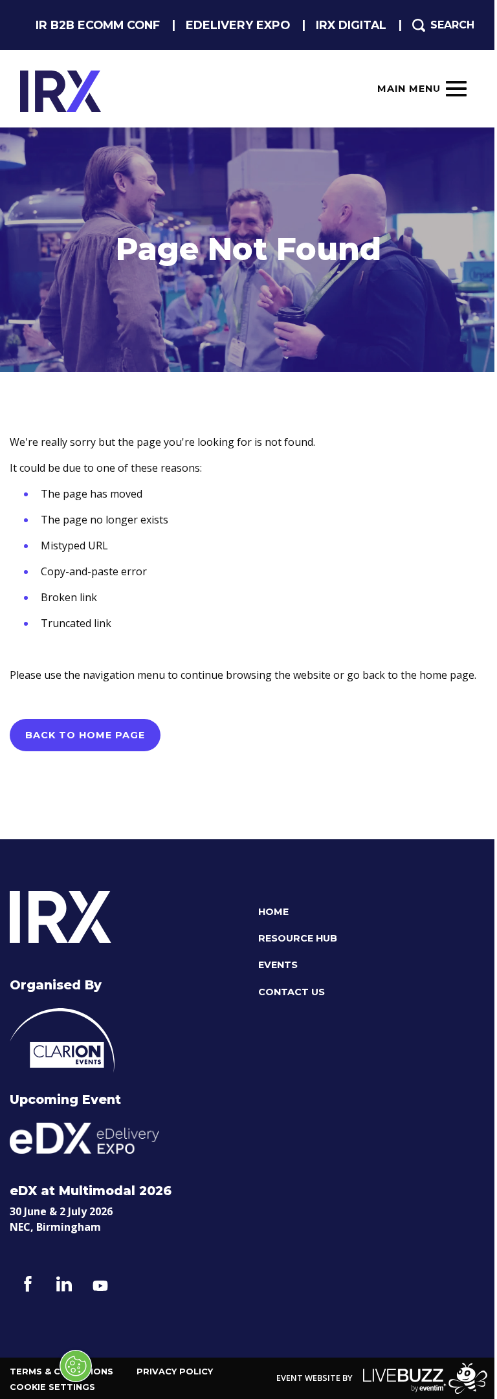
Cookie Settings (52, 1387)
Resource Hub (297, 938)
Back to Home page (85, 735)
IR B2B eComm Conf (98, 25)
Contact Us (291, 992)
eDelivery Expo (238, 25)
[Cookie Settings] (76, 1366)
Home (273, 912)
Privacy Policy (175, 1371)
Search (452, 25)
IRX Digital (351, 25)
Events (278, 965)
